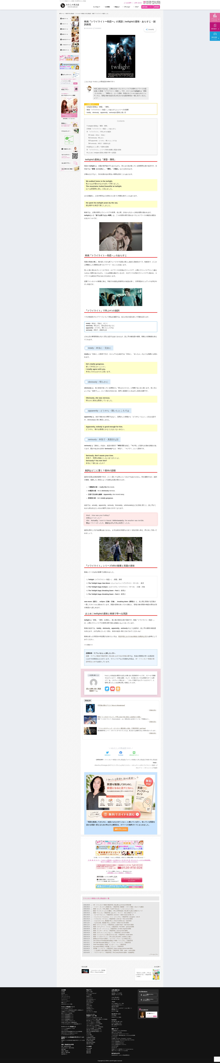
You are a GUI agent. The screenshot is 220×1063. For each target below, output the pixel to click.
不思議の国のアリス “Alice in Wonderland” (111, 705)
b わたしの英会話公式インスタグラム (119, 1044)
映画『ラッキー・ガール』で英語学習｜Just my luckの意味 (110, 930)
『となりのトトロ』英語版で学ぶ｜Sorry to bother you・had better (112, 920)
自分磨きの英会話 (89, 1040)
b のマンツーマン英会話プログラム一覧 (94, 1017)
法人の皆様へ (114, 1015)
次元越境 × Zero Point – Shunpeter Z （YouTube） (122, 1038)
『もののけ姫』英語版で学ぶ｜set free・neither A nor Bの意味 (111, 922)
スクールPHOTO (64, 1029)
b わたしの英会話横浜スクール (67, 1019)
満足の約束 (88, 1051)
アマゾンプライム (115, 765)
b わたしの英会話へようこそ (66, 1008)
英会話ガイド (89, 996)
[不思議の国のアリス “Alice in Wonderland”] (90, 708)
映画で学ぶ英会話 (151, 760)
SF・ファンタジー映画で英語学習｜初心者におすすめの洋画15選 (112, 905)
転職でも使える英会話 (90, 1039)
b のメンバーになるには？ (91, 993)
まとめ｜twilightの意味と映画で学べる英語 (101, 152)
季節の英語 (63, 1049)
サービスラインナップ (65, 997)
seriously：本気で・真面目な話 (99, 143)
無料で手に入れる (121, 829)
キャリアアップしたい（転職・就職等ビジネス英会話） (97, 1019)
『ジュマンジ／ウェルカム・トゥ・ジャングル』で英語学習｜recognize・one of (116, 917)
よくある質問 (127, 3)
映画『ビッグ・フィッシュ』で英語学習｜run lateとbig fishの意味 (112, 928)
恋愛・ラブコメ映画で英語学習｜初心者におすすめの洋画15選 (107, 656)
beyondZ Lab (114, 1047)
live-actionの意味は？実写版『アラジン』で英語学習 (108, 946)
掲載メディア (64, 1002)
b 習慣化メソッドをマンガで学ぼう (68, 1011)
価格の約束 (88, 1052)
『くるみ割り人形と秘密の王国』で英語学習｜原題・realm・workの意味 (114, 950)
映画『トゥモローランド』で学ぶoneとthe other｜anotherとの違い (119, 717)
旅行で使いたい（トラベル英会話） (93, 1020)
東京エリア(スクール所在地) (66, 1013)
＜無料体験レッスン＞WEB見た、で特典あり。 (119, 873)
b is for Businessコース (91, 999)
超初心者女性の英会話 (90, 1042)
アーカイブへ (154, 954)
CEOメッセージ (64, 994)
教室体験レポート (115, 1009)
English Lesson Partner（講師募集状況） (69, 1022)
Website (118, 691)
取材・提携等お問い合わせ (117, 1024)
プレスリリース (64, 999)
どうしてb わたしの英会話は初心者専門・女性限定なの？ (72, 1010)
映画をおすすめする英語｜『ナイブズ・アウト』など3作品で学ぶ (112, 938)
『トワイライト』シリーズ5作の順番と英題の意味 (104, 150)
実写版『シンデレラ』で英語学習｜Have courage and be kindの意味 (113, 948)
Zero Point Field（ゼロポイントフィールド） (120, 1033)
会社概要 (63, 991)
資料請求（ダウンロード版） (117, 994)
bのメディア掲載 (115, 1011)
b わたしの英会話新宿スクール (67, 1016)
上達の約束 (88, 1049)
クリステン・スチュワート (131, 765)
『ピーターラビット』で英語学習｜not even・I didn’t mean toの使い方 (113, 914)
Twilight (105, 765)
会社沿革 (63, 993)
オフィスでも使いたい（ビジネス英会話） (94, 1023)
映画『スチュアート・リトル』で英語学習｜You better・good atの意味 (113, 926)
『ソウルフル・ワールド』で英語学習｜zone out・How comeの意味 (113, 918)
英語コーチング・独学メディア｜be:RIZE (120, 1050)
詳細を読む (152, 710)
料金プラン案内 (89, 991)
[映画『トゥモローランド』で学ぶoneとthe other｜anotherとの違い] (90, 720)
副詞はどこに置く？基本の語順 (98, 147)
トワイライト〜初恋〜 (149, 765)
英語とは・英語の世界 (65, 1052)
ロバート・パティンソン (144, 768)
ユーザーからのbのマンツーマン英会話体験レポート (71, 1023)
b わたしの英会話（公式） (117, 1023)
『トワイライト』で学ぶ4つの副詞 (99, 132)
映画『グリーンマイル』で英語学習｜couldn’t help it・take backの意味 (113, 924)
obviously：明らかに (96, 138)
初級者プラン (89, 1004)
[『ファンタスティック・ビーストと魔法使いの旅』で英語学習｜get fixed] (90, 731)
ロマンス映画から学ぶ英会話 (136, 760)
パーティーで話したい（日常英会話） (93, 1022)
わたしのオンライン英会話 (91, 1011)
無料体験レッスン (147, 7)
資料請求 (156, 7)
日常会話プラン (89, 1007)
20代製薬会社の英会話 (90, 1037)
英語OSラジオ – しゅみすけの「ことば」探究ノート (122, 1008)
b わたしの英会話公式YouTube (118, 1042)
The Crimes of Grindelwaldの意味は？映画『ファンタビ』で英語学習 (113, 940)
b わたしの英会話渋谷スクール (67, 1017)
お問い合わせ (138, 3)
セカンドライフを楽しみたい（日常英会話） (95, 1026)
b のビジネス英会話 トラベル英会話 (93, 1028)
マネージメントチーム (65, 996)
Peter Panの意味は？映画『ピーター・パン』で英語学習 (109, 944)
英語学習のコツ (64, 1054)
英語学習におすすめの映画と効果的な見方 (133, 636)
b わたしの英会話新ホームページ (118, 1041)
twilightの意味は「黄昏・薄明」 (98, 126)
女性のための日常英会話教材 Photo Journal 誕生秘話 (71, 1031)
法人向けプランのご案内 (116, 1017)
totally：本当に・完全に (96, 135)
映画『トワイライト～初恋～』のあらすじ (101, 129)
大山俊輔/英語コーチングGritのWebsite (119, 1030)
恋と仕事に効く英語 (115, 999)
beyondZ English (115, 1046)
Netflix (98, 765)
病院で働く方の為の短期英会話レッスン (94, 1029)
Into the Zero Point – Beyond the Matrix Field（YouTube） (123, 1039)
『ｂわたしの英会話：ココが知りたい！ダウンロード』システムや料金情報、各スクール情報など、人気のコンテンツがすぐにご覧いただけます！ (119, 861)
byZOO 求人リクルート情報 (66, 1004)
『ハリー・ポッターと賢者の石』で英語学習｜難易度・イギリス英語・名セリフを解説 (118, 907)
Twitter (107, 691)
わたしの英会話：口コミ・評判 (118, 1003)
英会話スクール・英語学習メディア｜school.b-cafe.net (122, 1049)
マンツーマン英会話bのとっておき (68, 1028)
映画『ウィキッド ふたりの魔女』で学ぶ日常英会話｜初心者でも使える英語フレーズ (117, 910)
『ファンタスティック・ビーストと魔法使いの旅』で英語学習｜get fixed (121, 728)
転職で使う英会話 (89, 1043)
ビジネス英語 (89, 1034)
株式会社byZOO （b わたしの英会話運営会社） (121, 1055)
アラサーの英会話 (89, 1036)
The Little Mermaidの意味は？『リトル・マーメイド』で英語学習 (112, 942)
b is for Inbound (89, 997)
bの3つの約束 (89, 1048)
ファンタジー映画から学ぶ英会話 (115, 760)
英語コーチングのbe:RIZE (117, 1032)
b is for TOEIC (89, 1005)
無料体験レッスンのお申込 (117, 993)
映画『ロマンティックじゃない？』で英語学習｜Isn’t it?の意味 (111, 932)
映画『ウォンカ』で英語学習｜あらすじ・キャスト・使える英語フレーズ (114, 912)
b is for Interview (89, 1002)
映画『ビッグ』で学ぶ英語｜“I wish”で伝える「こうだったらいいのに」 (114, 909)
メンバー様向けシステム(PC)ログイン (148, 995)
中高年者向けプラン (90, 1008)
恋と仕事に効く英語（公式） (117, 1021)
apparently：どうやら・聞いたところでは (102, 140)
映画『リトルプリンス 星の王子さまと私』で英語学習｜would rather (113, 934)
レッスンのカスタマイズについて (67, 1034)
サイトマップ (114, 1026)
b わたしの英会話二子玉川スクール (68, 1020)
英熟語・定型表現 (64, 1050)
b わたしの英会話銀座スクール (67, 1014)
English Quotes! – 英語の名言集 (67, 1047)
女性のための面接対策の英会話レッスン (94, 1031)
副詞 (156, 768)
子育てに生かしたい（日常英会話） (93, 1025)
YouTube (112, 691)
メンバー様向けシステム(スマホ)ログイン (148, 1000)
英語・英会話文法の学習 (66, 1046)
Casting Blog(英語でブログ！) (117, 1005)
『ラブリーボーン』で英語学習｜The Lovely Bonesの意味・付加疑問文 (113, 952)
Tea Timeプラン (89, 1010)
